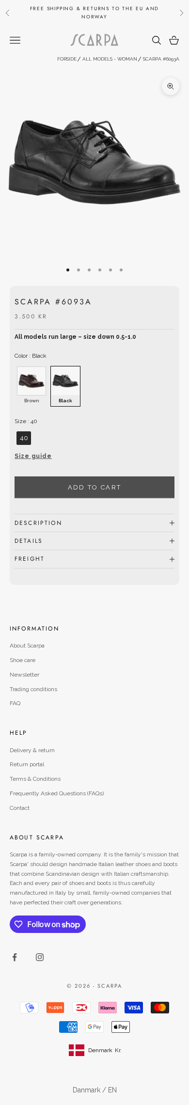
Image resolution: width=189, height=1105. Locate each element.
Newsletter (24, 674)
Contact (20, 808)
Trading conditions (33, 689)
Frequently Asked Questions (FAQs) (57, 793)
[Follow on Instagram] (40, 957)
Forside (67, 59)
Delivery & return (32, 750)
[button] (94, 459)
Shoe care (22, 660)
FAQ (15, 703)
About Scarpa (27, 645)
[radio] (31, 386)
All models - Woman (109, 59)
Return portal (27, 764)
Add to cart (95, 487)
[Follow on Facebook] (14, 957)
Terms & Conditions (35, 778)
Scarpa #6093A (161, 59)
